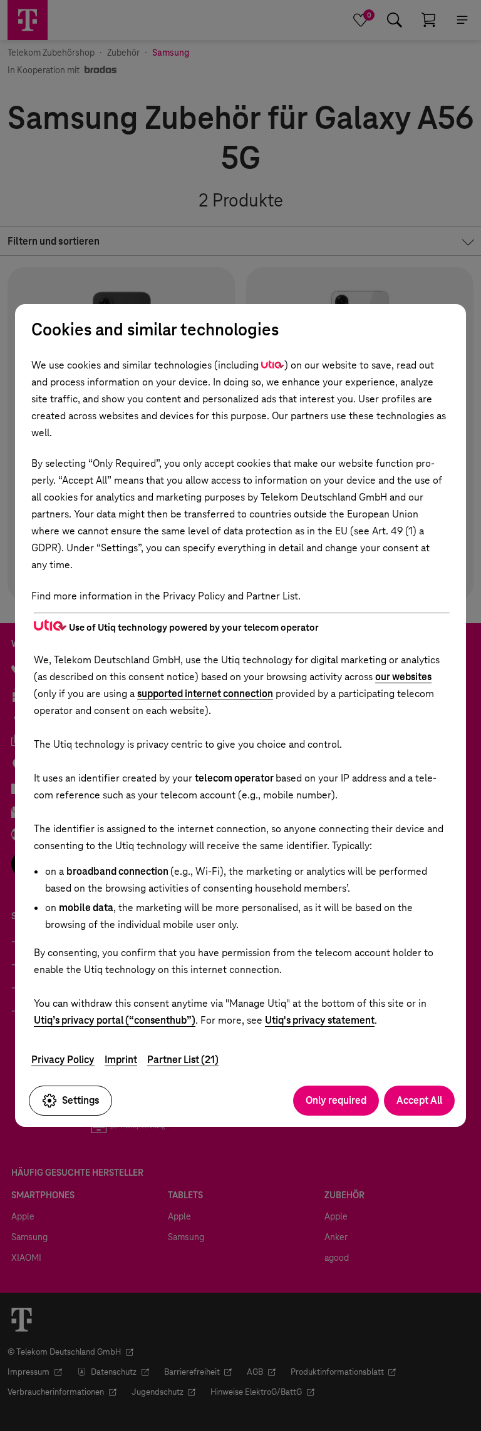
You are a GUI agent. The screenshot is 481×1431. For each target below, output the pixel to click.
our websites (403, 676)
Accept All (419, 1100)
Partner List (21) (183, 1059)
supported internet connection (205, 693)
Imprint (121, 1059)
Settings (80, 1100)
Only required (336, 1100)
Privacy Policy (63, 1059)
